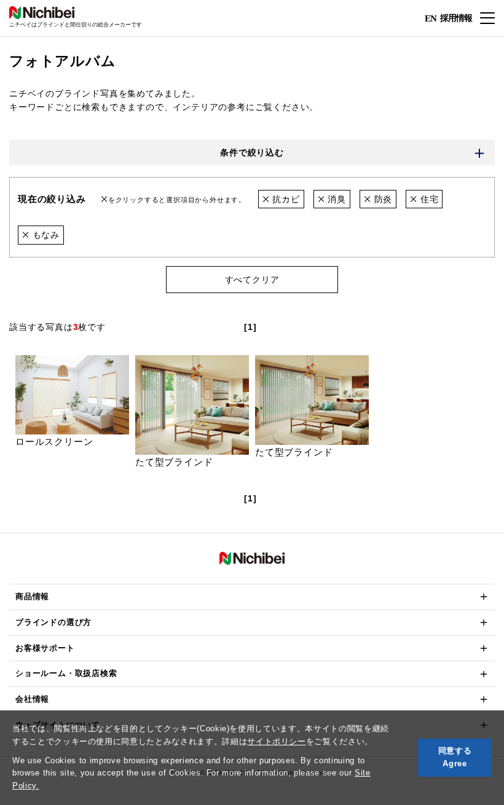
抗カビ (284, 199)
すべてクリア (252, 280)
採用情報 (456, 17)
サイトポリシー (276, 741)
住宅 (427, 199)
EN (430, 18)
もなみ (45, 235)
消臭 (335, 199)
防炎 (381, 199)
